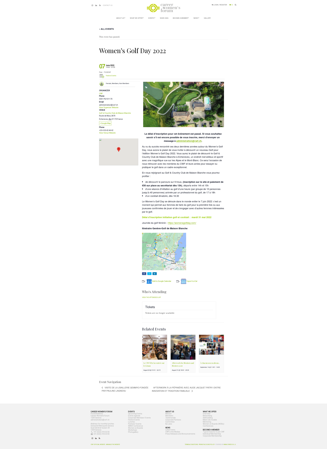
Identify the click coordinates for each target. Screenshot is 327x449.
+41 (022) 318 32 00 (101, 432)
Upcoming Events (135, 414)
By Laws (168, 424)
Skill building (208, 418)
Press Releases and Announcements (180, 434)
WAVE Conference (135, 426)
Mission (168, 414)
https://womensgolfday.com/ (182, 222)
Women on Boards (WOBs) (213, 424)
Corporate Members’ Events (139, 418)
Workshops (132, 430)
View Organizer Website (108, 107)
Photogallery (133, 432)
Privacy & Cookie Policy (207, 444)
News (196, 18)
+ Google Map (105, 123)
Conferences (208, 426)
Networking (207, 416)
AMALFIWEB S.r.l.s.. (230, 444)
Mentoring (207, 422)
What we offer (136, 18)
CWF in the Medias (172, 432)
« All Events (106, 28)
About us (120, 18)
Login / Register (220, 5)
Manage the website (113, 444)
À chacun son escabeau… (210, 363)
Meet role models (210, 420)
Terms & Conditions (191, 444)
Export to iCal (192, 281)
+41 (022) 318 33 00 (101, 434)
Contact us (108, 5)
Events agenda (134, 416)
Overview (206, 414)
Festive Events (111, 76)
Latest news (170, 430)
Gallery (207, 18)
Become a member (180, 18)
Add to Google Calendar (161, 281)
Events (151, 18)
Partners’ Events (134, 424)
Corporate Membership (212, 436)
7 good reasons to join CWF (213, 432)
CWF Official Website (98, 444)
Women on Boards (135, 428)
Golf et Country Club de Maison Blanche (115, 113)
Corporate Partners (173, 420)
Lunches (131, 422)
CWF (101, 94)
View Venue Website (107, 133)
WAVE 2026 (164, 18)
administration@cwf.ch (189, 141)
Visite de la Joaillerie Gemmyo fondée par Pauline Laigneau (125, 389)
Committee (170, 422)
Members (169, 416)
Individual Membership (212, 434)
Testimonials (170, 418)
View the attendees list (151, 297)
